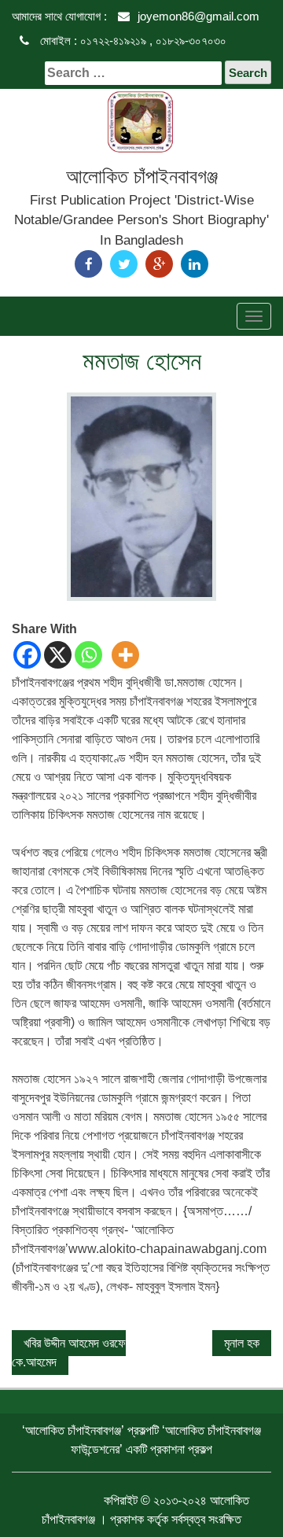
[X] (58, 655)
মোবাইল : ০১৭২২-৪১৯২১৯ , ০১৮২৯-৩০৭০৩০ (131, 40)
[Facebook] (88, 264)
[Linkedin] (194, 264)
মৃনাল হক (241, 1343)
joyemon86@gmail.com (198, 16)
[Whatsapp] (88, 655)
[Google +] (159, 264)
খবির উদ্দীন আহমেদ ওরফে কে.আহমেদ (69, 1352)
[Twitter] (124, 264)
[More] (125, 655)
